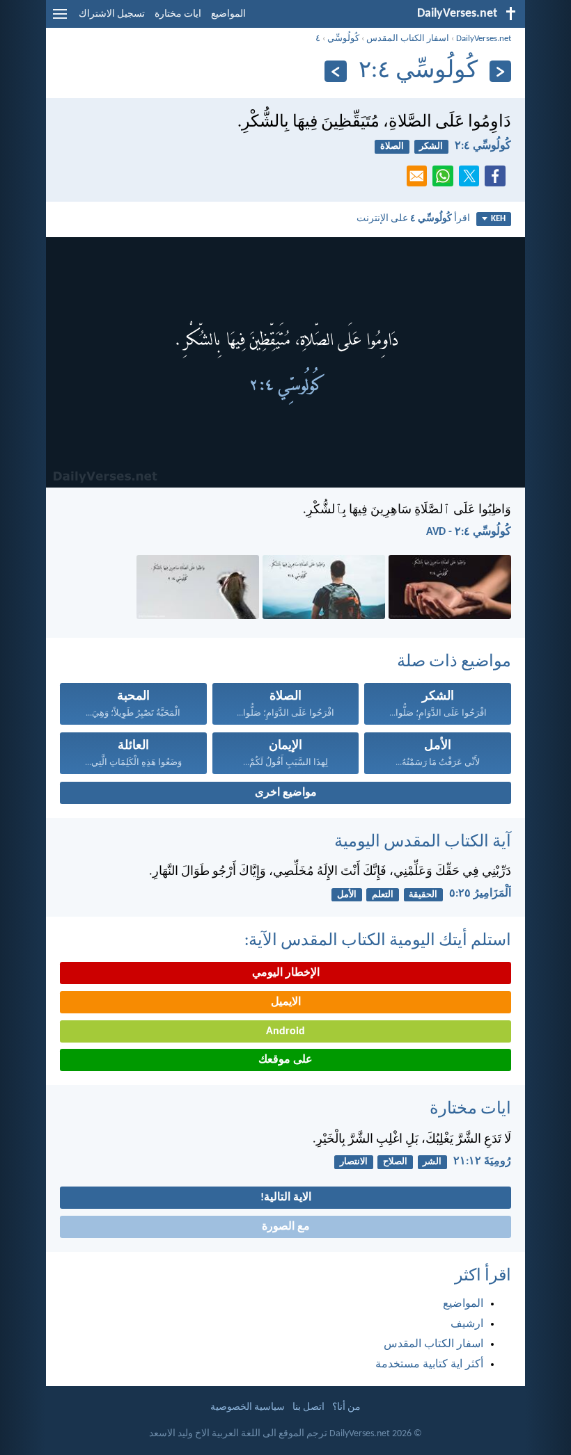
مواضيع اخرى (286, 792)
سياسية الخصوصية (247, 1407)
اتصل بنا (308, 1407)
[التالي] (335, 71)
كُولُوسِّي (343, 38)
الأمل (347, 894)
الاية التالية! (285, 1197)
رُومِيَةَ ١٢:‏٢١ (482, 1161)
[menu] (60, 19)
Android (285, 1031)
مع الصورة (286, 1226)
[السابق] (500, 71)
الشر (432, 1161)
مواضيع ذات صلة (454, 662)
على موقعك (285, 1060)
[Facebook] (498, 180)
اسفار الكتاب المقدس (407, 38)
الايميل (286, 1002)
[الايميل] (420, 180)
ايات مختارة (178, 14)
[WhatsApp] (445, 177)
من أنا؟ (346, 1407)
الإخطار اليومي (286, 973)
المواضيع (228, 14)
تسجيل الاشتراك (112, 14)
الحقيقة (423, 894)
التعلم (382, 894)
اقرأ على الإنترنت (413, 219)
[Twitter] (472, 180)
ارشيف (467, 1324)
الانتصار (354, 1161)
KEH (498, 218)
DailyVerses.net (483, 38)
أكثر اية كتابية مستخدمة (429, 1364)
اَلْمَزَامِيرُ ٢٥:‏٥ (480, 893)
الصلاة (392, 146)
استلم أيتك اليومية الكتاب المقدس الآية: (377, 941)
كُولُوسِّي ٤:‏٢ (483, 146)
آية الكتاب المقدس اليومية (422, 842)
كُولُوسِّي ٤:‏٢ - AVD (468, 532)
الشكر (431, 146)
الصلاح (395, 1161)
